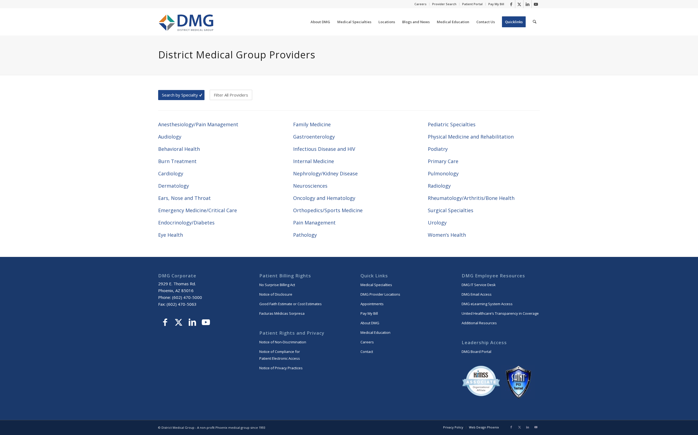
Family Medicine (312, 124)
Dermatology (173, 185)
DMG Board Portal (476, 351)
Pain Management (314, 222)
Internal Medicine (313, 161)
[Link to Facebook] (511, 4)
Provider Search (444, 4)
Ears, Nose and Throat (184, 198)
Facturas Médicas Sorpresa (282, 313)
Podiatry (438, 149)
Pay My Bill (496, 4)
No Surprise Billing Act (277, 284)
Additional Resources (479, 322)
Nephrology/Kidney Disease (325, 173)
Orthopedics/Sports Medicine (328, 210)
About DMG (369, 322)
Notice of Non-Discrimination (282, 342)
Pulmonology (443, 173)
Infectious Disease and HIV (324, 149)
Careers (420, 4)
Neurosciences (310, 185)
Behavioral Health (179, 149)
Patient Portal (472, 4)
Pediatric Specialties (452, 124)
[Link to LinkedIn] (527, 4)
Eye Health (170, 235)
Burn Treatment (177, 161)
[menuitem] (420, 4)
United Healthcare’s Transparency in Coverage (500, 313)
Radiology (439, 185)
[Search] (534, 21)
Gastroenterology (314, 136)
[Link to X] (519, 4)
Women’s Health (447, 235)
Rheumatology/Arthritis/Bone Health (471, 198)
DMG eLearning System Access (487, 303)
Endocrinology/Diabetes (186, 222)
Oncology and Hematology (324, 198)
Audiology (169, 136)
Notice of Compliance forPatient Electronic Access (279, 355)
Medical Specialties (376, 284)
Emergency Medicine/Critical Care (197, 210)
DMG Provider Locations (380, 294)
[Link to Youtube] (536, 4)
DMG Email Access (477, 294)
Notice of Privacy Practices (281, 367)
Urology (437, 222)
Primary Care (443, 161)
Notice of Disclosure (275, 294)
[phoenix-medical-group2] (186, 21)
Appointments (372, 303)
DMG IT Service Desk (479, 284)
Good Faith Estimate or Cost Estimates (290, 303)
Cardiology (170, 173)
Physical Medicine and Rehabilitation (471, 136)
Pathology (305, 235)
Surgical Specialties (450, 210)
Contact (366, 351)
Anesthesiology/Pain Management (198, 124)
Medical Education (375, 332)
